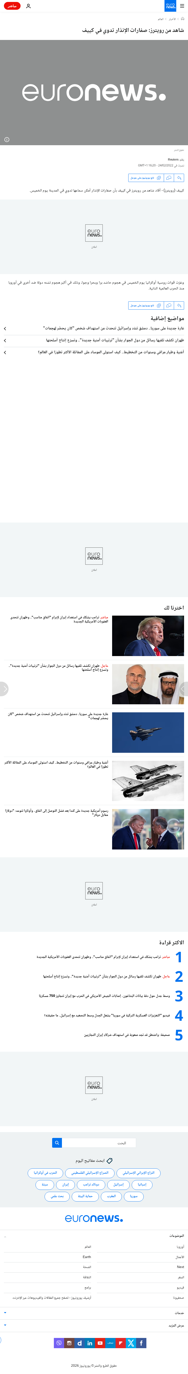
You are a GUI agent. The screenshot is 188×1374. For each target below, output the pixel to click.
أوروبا (180, 1247)
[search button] (57, 1143)
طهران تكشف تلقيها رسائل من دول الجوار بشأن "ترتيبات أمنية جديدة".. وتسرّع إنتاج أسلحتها (115, 340)
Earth (87, 1257)
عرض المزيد (176, 1326)
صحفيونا (178, 1298)
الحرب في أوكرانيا (45, 1173)
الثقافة (87, 1277)
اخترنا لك (174, 608)
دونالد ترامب (91, 1185)
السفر (181, 1277)
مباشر (12, 6)
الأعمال (180, 1257)
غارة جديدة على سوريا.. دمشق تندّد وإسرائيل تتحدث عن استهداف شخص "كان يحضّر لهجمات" (113, 328)
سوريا (134, 1196)
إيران (65, 1185)
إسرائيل (118, 1185)
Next (180, 1267)
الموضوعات (176, 1236)
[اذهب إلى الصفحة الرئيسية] (170, 6)
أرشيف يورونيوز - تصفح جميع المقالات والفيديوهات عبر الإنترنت (51, 1298)
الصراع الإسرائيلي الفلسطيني (89, 1173)
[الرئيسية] (182, 19)
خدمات (179, 1313)
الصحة (87, 1267)
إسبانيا (142, 1185)
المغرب (111, 1196)
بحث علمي (57, 1196)
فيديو (180, 1288)
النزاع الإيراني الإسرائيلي (138, 1173)
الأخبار (172, 19)
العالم (161, 19)
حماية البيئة (85, 1196)
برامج (87, 1288)
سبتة (45, 1185)
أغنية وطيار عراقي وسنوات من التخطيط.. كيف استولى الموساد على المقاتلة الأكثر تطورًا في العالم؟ (111, 352)
